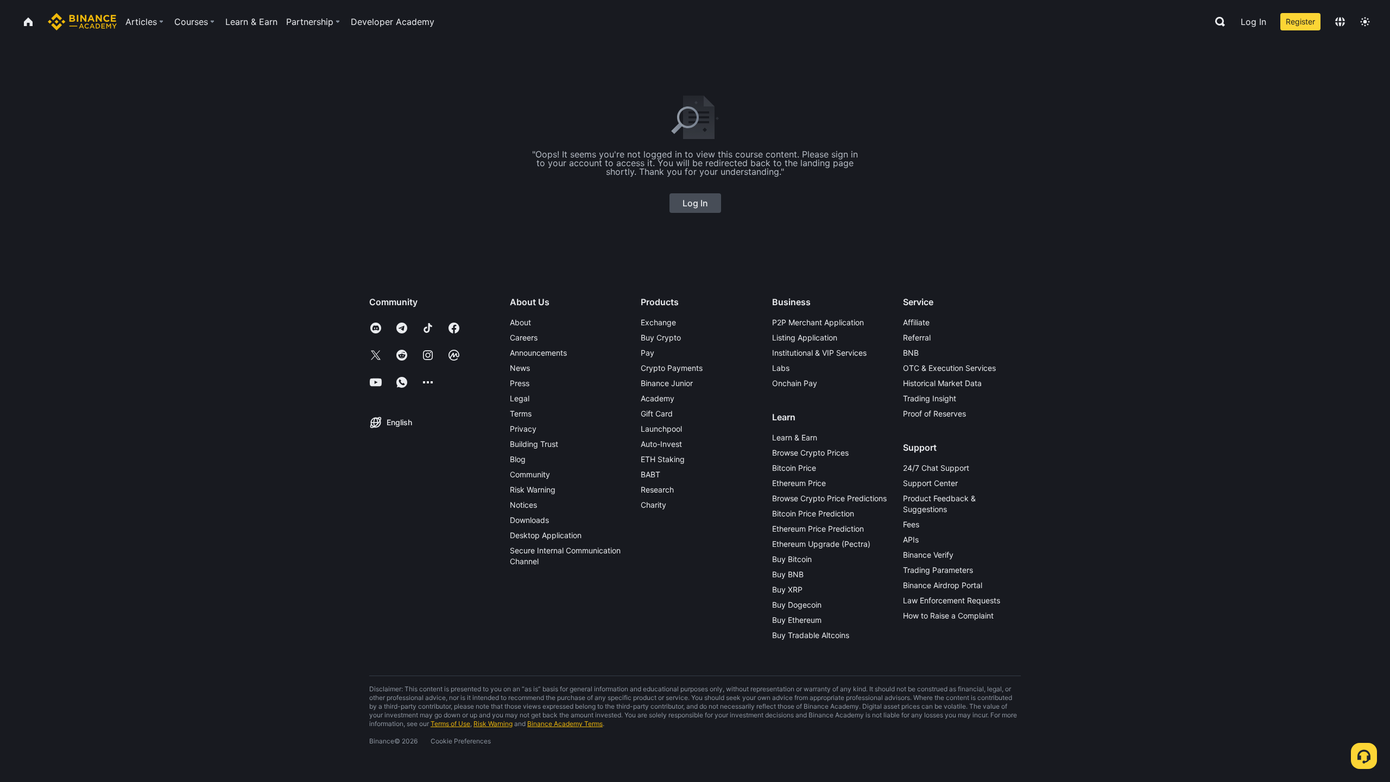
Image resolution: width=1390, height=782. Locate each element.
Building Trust (534, 444)
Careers (524, 337)
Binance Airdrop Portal (942, 585)
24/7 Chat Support (936, 467)
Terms (521, 413)
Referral (917, 337)
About (520, 322)
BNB (911, 352)
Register (1300, 21)
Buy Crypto (661, 337)
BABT (650, 474)
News (520, 368)
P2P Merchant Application (818, 322)
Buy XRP (787, 589)
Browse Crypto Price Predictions (829, 498)
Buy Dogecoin (797, 604)
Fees (911, 524)
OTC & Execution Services (949, 368)
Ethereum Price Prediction (818, 528)
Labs (780, 368)
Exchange (658, 322)
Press (519, 383)
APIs (911, 539)
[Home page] (82, 21)
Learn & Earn (794, 437)
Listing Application (804, 337)
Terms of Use (450, 724)
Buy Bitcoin (792, 559)
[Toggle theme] (1365, 22)
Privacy (523, 428)
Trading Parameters (938, 570)
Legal (519, 398)
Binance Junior (667, 383)
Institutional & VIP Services (819, 352)
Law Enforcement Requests (951, 600)
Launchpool (661, 428)
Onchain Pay (794, 383)
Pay (647, 352)
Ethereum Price (799, 483)
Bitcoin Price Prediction (813, 513)
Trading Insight (929, 398)
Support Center (930, 483)
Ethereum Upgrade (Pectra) (821, 543)
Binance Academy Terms (565, 724)
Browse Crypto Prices (810, 452)
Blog (518, 459)
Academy (657, 398)
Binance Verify (928, 554)
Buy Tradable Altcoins (810, 635)
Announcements (538, 352)
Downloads (529, 520)
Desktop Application (546, 535)
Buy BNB (788, 574)
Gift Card (657, 413)
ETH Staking (663, 459)
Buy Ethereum (797, 620)
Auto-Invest (661, 444)
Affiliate (916, 322)
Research (657, 489)
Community (530, 474)
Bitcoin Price (794, 467)
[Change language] (1340, 21)
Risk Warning (532, 489)
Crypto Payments (672, 368)
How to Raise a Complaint (948, 615)
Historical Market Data (942, 383)
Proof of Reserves (934, 413)
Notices (523, 504)
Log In (1253, 21)
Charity (653, 504)
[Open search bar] (1217, 21)
